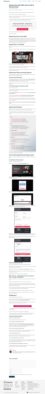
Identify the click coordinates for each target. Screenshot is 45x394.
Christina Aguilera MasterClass (16, 119)
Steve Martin (30, 69)
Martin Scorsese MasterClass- (16, 132)
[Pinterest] (8, 389)
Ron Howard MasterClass (15, 133)
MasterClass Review (19, 63)
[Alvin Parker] (10, 352)
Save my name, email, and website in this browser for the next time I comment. (21, 374)
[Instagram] (7, 389)
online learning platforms (21, 46)
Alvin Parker (14, 350)
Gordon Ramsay (22, 69)
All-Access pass (19, 92)
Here (21, 161)
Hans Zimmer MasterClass (15, 118)
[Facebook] (4, 389)
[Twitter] (5, 389)
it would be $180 (12, 99)
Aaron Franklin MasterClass (15, 128)
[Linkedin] (10, 389)
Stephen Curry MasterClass (15, 146)
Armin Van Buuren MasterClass (16, 120)
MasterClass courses (17, 96)
